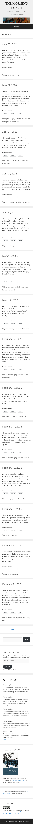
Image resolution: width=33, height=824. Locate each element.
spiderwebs (6, 163)
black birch (8, 618)
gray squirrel (8, 75)
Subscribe (7, 666)
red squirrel (26, 119)
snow (19, 329)
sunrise (26, 458)
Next (14, 629)
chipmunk (7, 119)
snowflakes (6, 378)
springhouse (6, 122)
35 (9, 629)
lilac (19, 202)
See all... (5, 739)
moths (16, 75)
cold (5, 535)
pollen (16, 246)
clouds (6, 160)
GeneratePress (25, 821)
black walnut (8, 375)
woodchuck (16, 122)
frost (6, 202)
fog (5, 287)
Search (26, 639)
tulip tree (20, 287)
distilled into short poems (19, 780)
